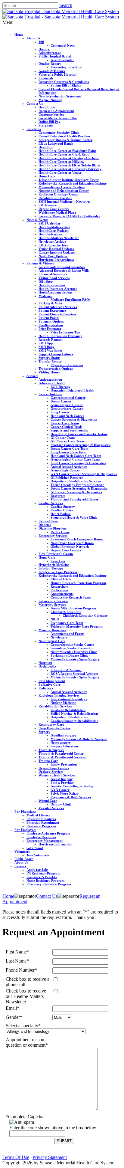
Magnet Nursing (50, 100)
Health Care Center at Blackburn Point (67, 151)
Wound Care (48, 800)
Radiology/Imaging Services (59, 695)
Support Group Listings (56, 354)
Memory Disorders (52, 630)
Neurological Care (52, 641)
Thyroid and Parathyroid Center (74, 499)
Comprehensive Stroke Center (72, 644)
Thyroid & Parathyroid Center (61, 753)
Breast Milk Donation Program (73, 608)
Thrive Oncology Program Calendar (77, 485)
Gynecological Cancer (67, 405)
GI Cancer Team (63, 437)
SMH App (46, 343)
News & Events (37, 219)
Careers (20, 866)
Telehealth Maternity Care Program (77, 626)
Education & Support (66, 670)
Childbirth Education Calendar (85, 615)
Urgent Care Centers (54, 209)
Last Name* (17, 960)
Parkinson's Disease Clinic (69, 655)
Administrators (49, 52)
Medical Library (38, 815)
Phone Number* (21, 970)
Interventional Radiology (69, 699)
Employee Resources (41, 837)
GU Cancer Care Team (67, 441)
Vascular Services (51, 808)
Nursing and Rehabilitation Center (64, 190)
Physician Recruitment (42, 822)
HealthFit (46, 147)
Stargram (46, 125)
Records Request (51, 339)
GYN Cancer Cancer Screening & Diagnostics (84, 474)
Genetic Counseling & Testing (72, 786)
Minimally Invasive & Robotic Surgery (79, 739)
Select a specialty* (23, 1025)
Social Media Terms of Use (58, 118)
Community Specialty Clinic (59, 132)
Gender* (14, 1017)
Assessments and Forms (67, 633)
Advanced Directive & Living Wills (64, 270)
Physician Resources (41, 819)
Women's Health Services (57, 775)
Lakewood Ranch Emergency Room (77, 539)
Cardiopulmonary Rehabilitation (74, 721)
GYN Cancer (60, 790)
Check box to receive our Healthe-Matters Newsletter (26, 996)
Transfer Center (50, 361)
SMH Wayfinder (50, 350)
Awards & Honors (52, 71)
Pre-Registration (51, 325)
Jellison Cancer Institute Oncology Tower (69, 180)
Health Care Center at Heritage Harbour (69, 158)
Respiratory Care (51, 724)
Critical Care (48, 521)
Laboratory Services (53, 601)
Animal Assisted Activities (69, 466)
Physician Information (67, 365)
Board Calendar (62, 60)
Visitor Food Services (54, 278)
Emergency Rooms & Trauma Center (65, 140)
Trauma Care (48, 761)
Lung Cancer (60, 412)
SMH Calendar (49, 223)
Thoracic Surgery (51, 750)
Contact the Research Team (71, 597)
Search (65, 5)
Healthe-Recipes (50, 234)
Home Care (47, 176)
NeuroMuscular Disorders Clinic (74, 652)
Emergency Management (44, 840)
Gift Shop (46, 281)
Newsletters (59, 637)
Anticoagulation (50, 379)
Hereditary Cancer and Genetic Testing (79, 434)
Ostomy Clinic (61, 804)
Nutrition (45, 662)
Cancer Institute (50, 394)
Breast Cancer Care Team (69, 448)
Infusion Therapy (51, 568)
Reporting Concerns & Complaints (64, 82)
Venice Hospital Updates (56, 249)
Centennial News (63, 45)
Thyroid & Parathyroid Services (62, 757)
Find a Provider (62, 782)
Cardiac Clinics (62, 510)
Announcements (62, 593)
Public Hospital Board (55, 56)
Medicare (45, 296)
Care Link (58, 561)
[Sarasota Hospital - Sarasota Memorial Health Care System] (60, 11)
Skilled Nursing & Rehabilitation (74, 713)
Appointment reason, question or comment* (27, 1042)
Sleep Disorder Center (54, 728)
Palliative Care (49, 684)
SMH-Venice (48, 205)
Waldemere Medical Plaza (57, 212)
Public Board (23, 859)
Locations (33, 129)
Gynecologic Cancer (65, 470)
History (44, 49)
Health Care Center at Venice (60, 172)
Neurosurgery (61, 742)
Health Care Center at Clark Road (64, 154)
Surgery (44, 731)
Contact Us (34, 103)
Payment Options (51, 321)
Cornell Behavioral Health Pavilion (64, 136)
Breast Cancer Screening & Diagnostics (79, 488)
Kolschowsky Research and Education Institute (73, 183)
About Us (33, 38)
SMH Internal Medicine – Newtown (64, 201)
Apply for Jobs (37, 869)
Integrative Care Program (58, 572)
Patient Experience (52, 310)
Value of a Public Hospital (57, 74)
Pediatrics (46, 688)
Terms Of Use (15, 1157)
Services (32, 376)
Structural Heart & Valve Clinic (74, 517)
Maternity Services (52, 604)
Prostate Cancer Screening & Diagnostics (80, 445)
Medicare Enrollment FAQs (70, 299)
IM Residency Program (43, 873)
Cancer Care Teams (65, 423)
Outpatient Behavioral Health (72, 390)
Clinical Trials (61, 579)
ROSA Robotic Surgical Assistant (74, 673)
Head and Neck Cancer (67, 416)
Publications (59, 590)
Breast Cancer (61, 401)
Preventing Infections (66, 67)
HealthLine (47, 107)
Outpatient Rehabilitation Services (76, 481)
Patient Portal (49, 318)
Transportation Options (56, 368)
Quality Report (50, 63)
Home (18, 34)
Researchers (59, 586)
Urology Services (51, 771)
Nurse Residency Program (45, 880)
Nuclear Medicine (63, 702)
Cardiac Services (51, 503)
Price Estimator (50, 328)
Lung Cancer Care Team (68, 452)
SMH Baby (46, 347)
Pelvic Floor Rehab (65, 793)
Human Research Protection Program (78, 583)
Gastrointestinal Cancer (68, 397)
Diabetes (45, 525)
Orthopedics (47, 666)
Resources (58, 495)
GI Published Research (67, 477)
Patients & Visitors (40, 263)
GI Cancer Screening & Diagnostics (76, 492)
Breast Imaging (62, 779)
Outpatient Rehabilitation (69, 717)
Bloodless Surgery (63, 735)
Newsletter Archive (52, 241)
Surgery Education (64, 746)
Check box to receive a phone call (27, 981)
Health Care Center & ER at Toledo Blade (69, 165)
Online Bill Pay (49, 121)
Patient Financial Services (57, 314)
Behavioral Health (52, 383)
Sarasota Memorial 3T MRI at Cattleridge (69, 216)
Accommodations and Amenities (62, 267)
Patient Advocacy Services (58, 307)
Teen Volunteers (37, 855)
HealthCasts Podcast (54, 230)
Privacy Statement (50, 1157)
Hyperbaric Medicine (54, 564)
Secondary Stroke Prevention (72, 648)
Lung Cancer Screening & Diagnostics (78, 463)
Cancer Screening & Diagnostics (74, 419)
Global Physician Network (70, 546)
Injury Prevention (64, 764)
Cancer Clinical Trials (66, 426)
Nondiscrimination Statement (60, 96)
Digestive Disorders (53, 528)
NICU (55, 619)
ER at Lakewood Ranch (56, 143)
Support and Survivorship (69, 430)
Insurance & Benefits (41, 877)
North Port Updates (53, 256)
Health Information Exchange (60, 336)
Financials (46, 78)
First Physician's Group (56, 554)
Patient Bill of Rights (66, 85)
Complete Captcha (24, 1116)
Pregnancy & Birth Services (71, 797)
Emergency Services (53, 535)
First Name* (17, 951)
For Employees (25, 830)
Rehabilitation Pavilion (55, 198)
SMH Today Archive (53, 245)
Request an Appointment (56, 111)
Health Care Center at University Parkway (70, 169)
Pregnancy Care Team (67, 623)
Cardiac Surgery (63, 506)
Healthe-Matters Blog (54, 227)
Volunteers (22, 851)
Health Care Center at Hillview (61, 161)
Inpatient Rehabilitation (68, 710)
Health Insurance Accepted (58, 288)
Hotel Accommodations (55, 292)
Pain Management (52, 681)
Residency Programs (41, 826)
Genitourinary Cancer (67, 408)
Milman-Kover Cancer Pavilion (62, 187)
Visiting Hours (49, 372)
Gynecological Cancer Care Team (75, 459)
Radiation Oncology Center (59, 194)
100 (41, 42)
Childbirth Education (66, 612)
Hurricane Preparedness (56, 259)
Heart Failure (61, 514)
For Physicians (25, 811)
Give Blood (34, 848)
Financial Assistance (53, 274)
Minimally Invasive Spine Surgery (75, 659)
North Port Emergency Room (72, 543)
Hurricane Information (55, 844)
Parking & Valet (50, 303)
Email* (12, 1008)
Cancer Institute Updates (57, 252)
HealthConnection (52, 285)
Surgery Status (49, 357)
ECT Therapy (60, 387)
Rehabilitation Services (55, 706)
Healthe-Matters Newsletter (59, 238)
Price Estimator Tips (65, 332)
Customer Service (51, 114)
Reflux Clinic (60, 532)
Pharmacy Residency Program (48, 884)
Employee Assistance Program (48, 833)
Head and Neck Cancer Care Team (76, 456)
